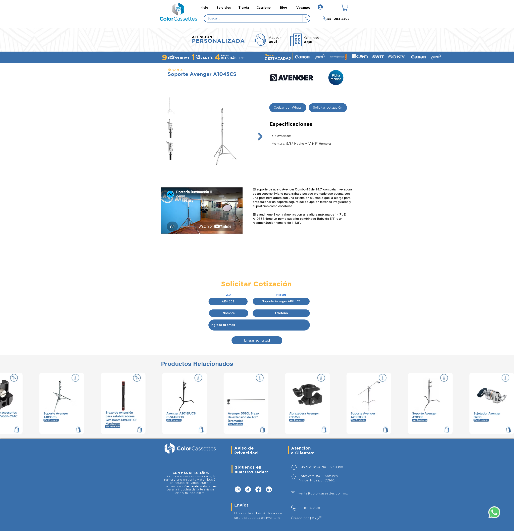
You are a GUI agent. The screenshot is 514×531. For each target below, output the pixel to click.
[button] (345, 7)
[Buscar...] (306, 18)
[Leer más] (179, 18)
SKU (228, 294)
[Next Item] (260, 136)
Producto (281, 294)
